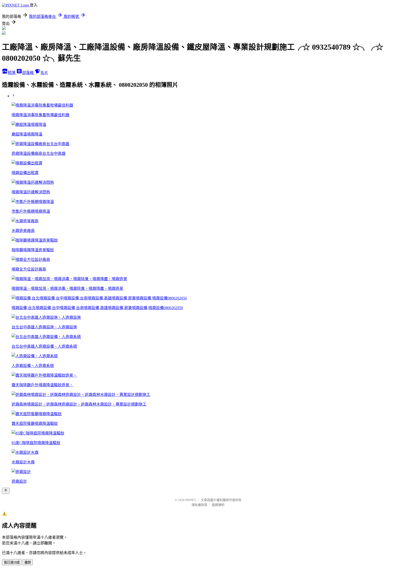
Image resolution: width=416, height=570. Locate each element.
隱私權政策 (199, 505)
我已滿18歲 (12, 562)
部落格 (28, 73)
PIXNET (190, 500)
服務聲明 (218, 505)
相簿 (12, 73)
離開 (28, 562)
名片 (44, 73)
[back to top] (6, 491)
